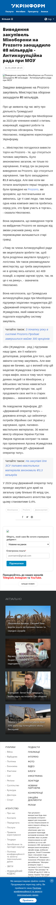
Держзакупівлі (41, 510)
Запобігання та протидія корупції (16, 845)
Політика (11, 761)
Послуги (9, 11)
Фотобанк (20, 11)
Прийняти (28, 900)
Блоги (31, 771)
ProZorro (26, 510)
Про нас (11, 813)
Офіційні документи (35, 798)
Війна (10, 752)
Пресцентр (33, 11)
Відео (31, 766)
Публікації (34, 752)
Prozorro (33, 189)
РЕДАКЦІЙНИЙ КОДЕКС (14, 872)
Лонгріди (33, 780)
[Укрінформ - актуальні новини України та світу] (28, 5)
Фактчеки (11, 771)
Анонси (44, 11)
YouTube (36, 577)
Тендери (11, 839)
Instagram (21, 577)
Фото (31, 761)
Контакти (11, 818)
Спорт (10, 800)
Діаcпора (11, 795)
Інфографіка (35, 776)
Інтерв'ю (33, 757)
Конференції (35, 793)
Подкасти (34, 747)
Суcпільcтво (13, 785)
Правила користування (14, 833)
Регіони (10, 780)
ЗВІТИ (10, 866)
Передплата (13, 822)
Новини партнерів (34, 786)
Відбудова (12, 756)
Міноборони (12, 510)
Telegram (8, 577)
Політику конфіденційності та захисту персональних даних (28, 891)
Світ (9, 776)
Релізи (32, 805)
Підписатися (16, 563)
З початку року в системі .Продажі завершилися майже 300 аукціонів (27, 334)
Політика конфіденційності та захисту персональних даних (15, 856)
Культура (11, 790)
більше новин (28, 584)
